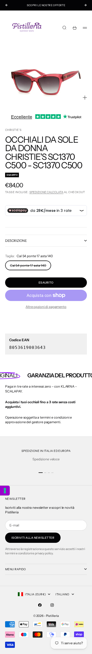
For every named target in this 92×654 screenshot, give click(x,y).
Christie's (13, 130)
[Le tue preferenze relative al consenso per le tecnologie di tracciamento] (5, 490)
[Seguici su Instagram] (52, 605)
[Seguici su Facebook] (40, 605)
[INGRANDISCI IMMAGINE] (85, 97)
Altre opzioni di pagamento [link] (46, 307)
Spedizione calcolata (46, 192)
